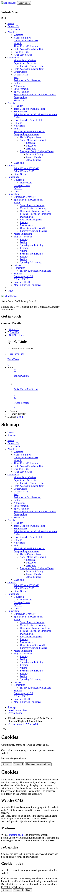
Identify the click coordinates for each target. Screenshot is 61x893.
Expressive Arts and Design (33, 231)
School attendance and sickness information (35, 114)
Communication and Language (35, 211)
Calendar (18, 106)
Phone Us (14, 329)
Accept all (18, 764)
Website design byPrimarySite (23, 724)
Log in (11, 290)
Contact (17, 29)
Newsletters (19, 125)
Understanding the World (32, 228)
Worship (18, 43)
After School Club (23, 54)
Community (13, 177)
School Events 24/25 (24, 171)
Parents (11, 103)
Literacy (24, 222)
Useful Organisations (30, 137)
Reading (24, 239)
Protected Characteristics (32, 66)
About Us (12, 32)
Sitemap (11, 435)
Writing (23, 242)
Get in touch (24, 3)
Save (28, 890)
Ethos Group (20, 174)
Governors (19, 179)
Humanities (19, 268)
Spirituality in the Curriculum (28, 199)
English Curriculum (23, 236)
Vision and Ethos (22, 37)
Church (17, 191)
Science (17, 265)
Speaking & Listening (31, 262)
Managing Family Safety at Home (36, 151)
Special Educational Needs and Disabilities (35, 94)
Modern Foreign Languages (27, 285)
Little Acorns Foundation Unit (28, 49)
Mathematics (26, 225)
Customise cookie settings (38, 764)
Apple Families (33, 160)
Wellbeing (19, 162)
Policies (17, 83)
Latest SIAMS (21, 74)
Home (11, 23)
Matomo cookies (17, 834)
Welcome (18, 34)
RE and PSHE (21, 279)
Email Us (14, 332)
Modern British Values (25, 60)
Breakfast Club (21, 52)
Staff (16, 77)
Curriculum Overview (25, 196)
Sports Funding (21, 91)
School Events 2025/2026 (26, 168)
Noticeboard (26, 182)
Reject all (7, 764)
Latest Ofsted (20, 71)
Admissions (19, 86)
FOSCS (18, 188)
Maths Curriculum (23, 233)
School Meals (20, 111)
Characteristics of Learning (33, 208)
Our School (13, 57)
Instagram (31, 148)
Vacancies (19, 100)
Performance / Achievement (27, 80)
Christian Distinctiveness (26, 40)
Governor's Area (22, 185)
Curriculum (13, 194)
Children (12, 165)
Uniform (18, 123)
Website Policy (15, 713)
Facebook (31, 145)
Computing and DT (23, 276)
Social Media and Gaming (33, 140)
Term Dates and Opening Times (29, 108)
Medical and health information (29, 131)
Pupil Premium (21, 88)
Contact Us (13, 26)
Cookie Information (17, 710)
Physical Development (31, 219)
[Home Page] (9, 2)
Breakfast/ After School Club (28, 120)
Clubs (17, 117)
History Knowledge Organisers (35, 270)
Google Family (33, 157)
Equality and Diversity (25, 63)
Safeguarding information (26, 134)
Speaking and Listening (31, 245)
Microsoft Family (34, 154)
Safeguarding (20, 97)
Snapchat (30, 142)
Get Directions (16, 335)
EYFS (17, 202)
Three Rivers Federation (26, 46)
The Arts (18, 273)
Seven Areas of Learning (32, 205)
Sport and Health (22, 282)
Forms (17, 128)
